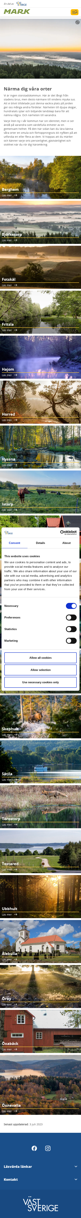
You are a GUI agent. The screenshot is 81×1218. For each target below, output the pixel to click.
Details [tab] (40, 542)
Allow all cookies (40, 657)
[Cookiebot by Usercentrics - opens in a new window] (60, 532)
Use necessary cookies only (40, 682)
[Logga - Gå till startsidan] (17, 12)
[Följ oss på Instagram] (48, 1148)
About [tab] (66, 542)
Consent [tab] (14, 542)
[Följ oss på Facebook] (34, 1148)
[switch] (71, 618)
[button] (40, 49)
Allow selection (41, 669)
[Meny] (74, 12)
